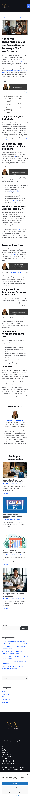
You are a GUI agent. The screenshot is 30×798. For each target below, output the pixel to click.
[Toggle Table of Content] (25, 92)
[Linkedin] (13, 761)
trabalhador (12, 254)
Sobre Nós (5, 750)
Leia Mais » (6, 494)
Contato (4, 758)
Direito (4, 691)
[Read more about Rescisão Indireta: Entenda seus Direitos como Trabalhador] (15, 579)
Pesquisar (4, 625)
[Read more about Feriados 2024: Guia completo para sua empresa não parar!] (15, 541)
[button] (27, 774)
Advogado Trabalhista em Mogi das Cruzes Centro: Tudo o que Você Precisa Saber (14, 95)
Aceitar (15, 783)
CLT (15, 156)
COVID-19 (19, 229)
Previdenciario (6, 699)
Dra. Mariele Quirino (15, 272)
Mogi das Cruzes (18, 61)
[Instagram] (10, 761)
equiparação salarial (13, 239)
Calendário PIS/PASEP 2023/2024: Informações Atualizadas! (12, 516)
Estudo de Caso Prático (11, 106)
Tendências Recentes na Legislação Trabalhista (14, 103)
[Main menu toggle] (28, 6)
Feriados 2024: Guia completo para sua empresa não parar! (14, 551)
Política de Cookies (10, 796)
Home (4, 747)
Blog (3, 749)
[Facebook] (3, 761)
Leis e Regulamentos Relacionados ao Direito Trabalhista (16, 100)
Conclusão (8, 112)
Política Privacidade (19, 796)
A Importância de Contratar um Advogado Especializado (15, 108)
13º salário (15, 200)
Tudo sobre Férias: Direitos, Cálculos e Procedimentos (13, 480)
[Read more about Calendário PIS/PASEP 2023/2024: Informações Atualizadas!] (15, 504)
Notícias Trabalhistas (7, 697)
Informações (5, 694)
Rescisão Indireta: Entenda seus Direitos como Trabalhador (13, 594)
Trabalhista (6, 18)
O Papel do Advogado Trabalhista (13, 98)
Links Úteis (5, 752)
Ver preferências (15, 792)
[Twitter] (6, 761)
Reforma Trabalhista (14, 191)
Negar (15, 788)
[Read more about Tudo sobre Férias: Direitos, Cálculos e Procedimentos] (15, 470)
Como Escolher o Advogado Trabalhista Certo (16, 110)
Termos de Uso (6, 754)
